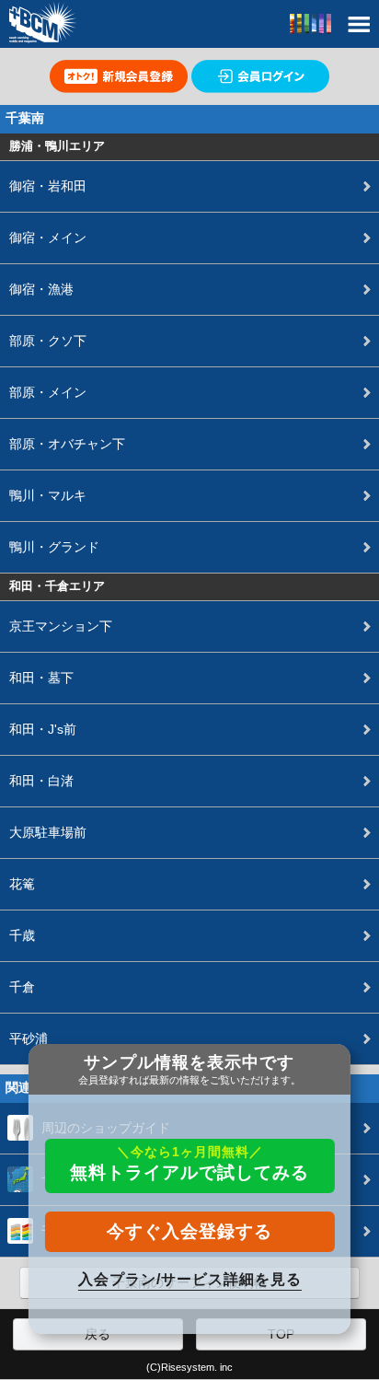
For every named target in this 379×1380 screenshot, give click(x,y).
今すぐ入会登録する (189, 1231)
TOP (281, 1334)
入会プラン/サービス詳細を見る (190, 1279)
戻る (97, 1334)
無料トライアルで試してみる (189, 1163)
